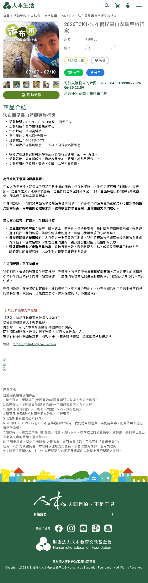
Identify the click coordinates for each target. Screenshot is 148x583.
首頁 (6, 16)
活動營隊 (19, 16)
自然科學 (50, 16)
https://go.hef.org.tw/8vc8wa (34, 344)
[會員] (128, 5)
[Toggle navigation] (139, 5)
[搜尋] (107, 5)
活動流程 (34, 95)
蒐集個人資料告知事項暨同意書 (74, 562)
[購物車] (117, 5)
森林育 (35, 16)
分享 (76, 72)
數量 (67, 48)
